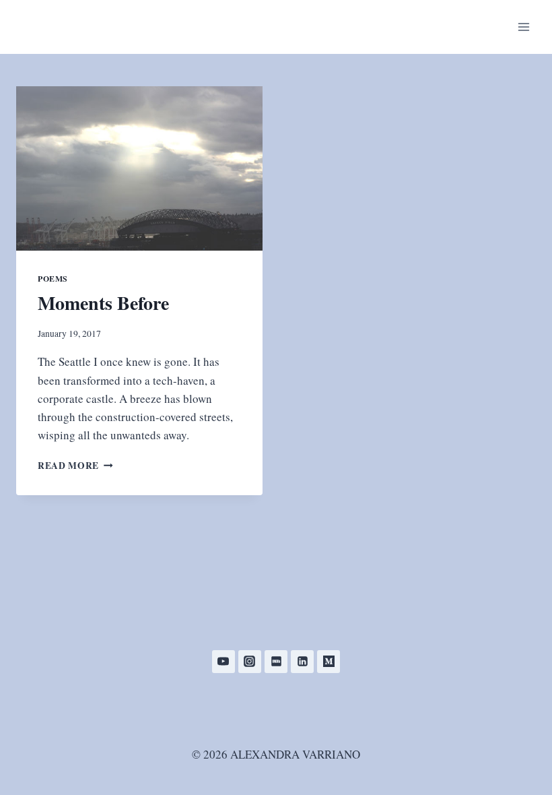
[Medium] (328, 661)
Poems (53, 278)
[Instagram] (249, 661)
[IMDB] (276, 661)
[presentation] (139, 168)
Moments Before (103, 303)
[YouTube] (223, 661)
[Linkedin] (302, 661)
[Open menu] (523, 26)
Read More (75, 465)
